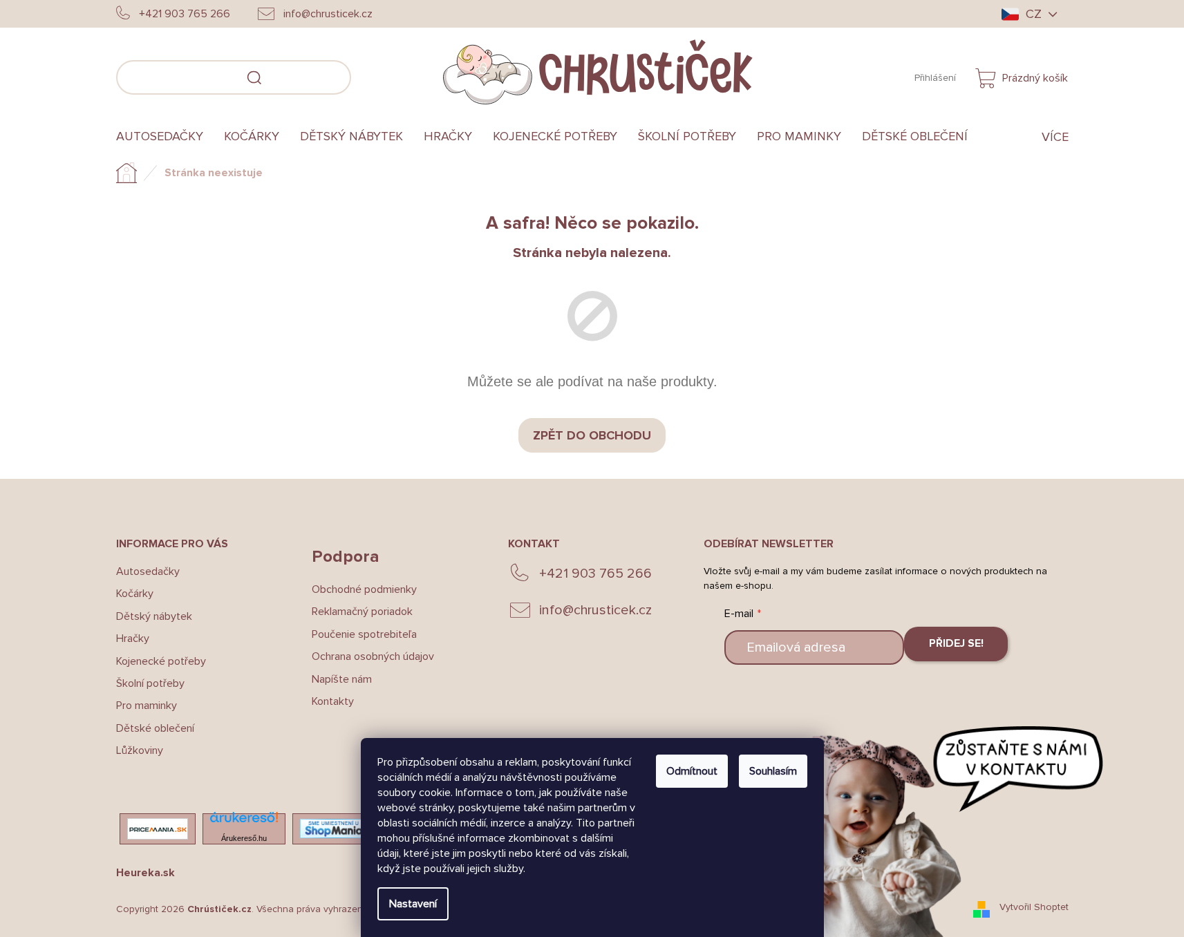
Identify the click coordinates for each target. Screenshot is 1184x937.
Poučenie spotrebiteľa (364, 634)
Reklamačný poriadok (362, 611)
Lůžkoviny (139, 750)
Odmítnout (691, 771)
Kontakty (333, 701)
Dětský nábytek (154, 616)
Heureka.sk (145, 873)
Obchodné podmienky (364, 589)
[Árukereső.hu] (244, 821)
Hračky (132, 638)
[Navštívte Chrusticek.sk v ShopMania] (334, 828)
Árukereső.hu (244, 838)
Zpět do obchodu (592, 435)
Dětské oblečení (155, 728)
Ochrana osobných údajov (373, 656)
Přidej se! (956, 643)
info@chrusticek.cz (595, 610)
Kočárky (134, 593)
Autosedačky (148, 571)
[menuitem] (165, 137)
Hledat (372, 75)
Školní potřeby (150, 683)
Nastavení (413, 904)
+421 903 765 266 (595, 573)
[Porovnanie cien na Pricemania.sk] (157, 829)
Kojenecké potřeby (161, 661)
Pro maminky (146, 705)
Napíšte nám (342, 679)
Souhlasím (773, 771)
